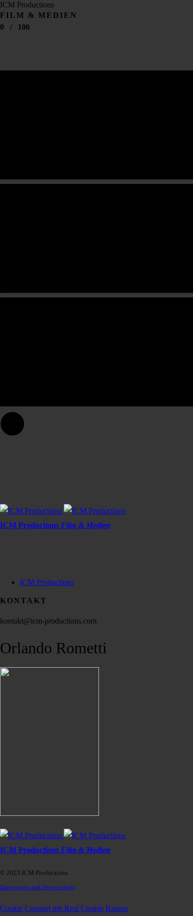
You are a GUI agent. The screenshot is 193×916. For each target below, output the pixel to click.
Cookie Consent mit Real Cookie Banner (64, 908)
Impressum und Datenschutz (37, 887)
